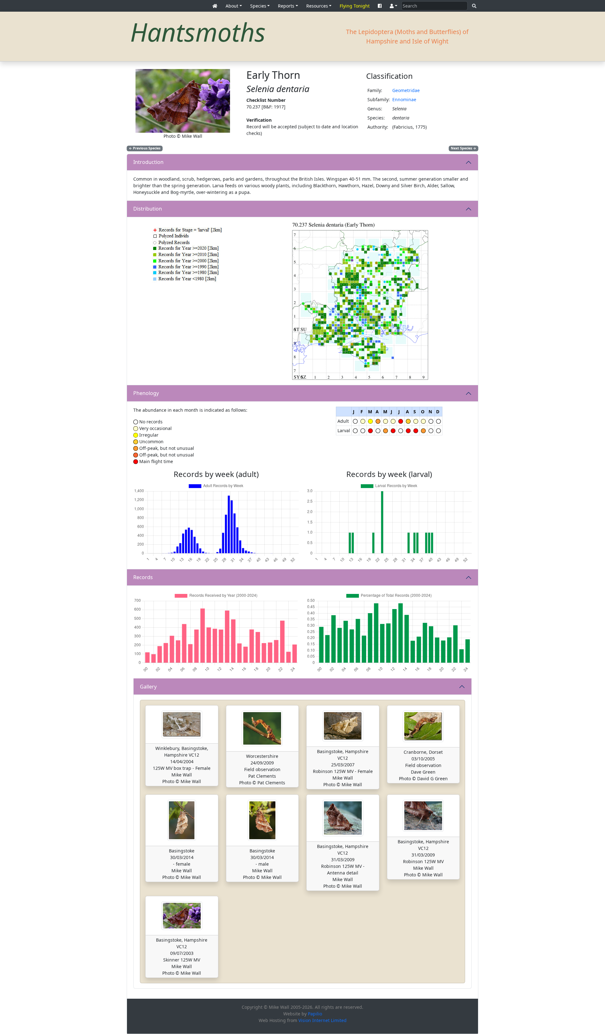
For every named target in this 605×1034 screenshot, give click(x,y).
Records (143, 577)
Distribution (147, 208)
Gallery (148, 686)
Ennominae (404, 99)
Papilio (315, 1014)
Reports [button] (286, 6)
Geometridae (406, 90)
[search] (474, 5)
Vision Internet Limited (322, 1020)
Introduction (148, 162)
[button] (393, 6)
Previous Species (144, 148)
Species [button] (258, 6)
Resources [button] (317, 6)
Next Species (463, 148)
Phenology (146, 393)
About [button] (232, 6)
